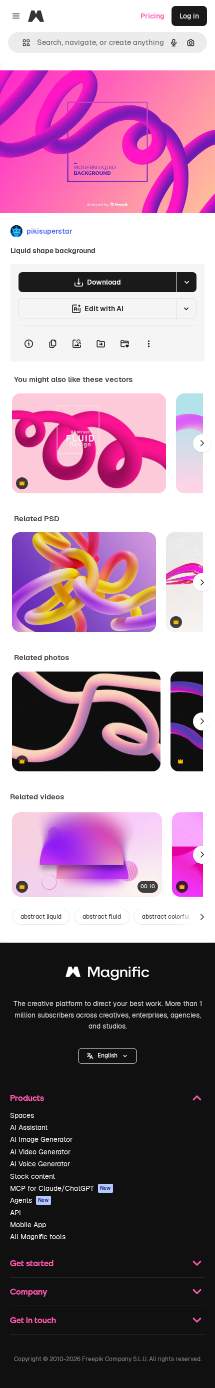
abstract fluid (101, 917)
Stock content (32, 1176)
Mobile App (28, 1224)
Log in (189, 15)
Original (64, 85)
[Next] (202, 443)
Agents (29, 1200)
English (108, 1055)
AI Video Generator (40, 1151)
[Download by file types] (186, 282)
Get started (32, 1263)
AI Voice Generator (40, 1163)
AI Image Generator (41, 1139)
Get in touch (33, 1320)
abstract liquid (41, 917)
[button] (107, 1056)
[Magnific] (108, 974)
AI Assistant (29, 1127)
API (15, 1212)
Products (27, 1097)
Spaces (22, 1115)
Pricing (152, 15)
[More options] (148, 343)
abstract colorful (166, 917)
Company (28, 1291)
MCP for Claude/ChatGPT (60, 1188)
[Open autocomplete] (22, 42)
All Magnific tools (38, 1236)
